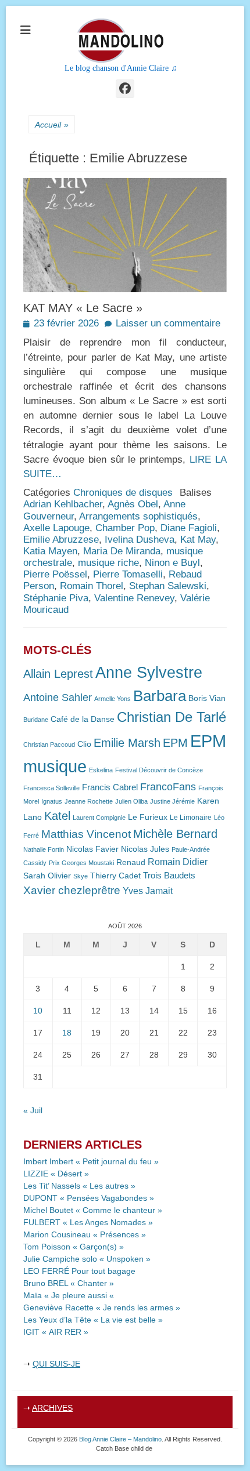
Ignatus (51, 801)
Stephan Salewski (167, 585)
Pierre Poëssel (55, 574)
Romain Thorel (91, 585)
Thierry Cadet (115, 875)
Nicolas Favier (92, 849)
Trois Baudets (169, 875)
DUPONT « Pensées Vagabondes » (88, 1198)
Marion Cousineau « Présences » (84, 1234)
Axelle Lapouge (56, 527)
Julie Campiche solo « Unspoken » (87, 1258)
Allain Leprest (58, 673)
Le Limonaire (191, 817)
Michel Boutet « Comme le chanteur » (92, 1210)
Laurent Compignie (99, 817)
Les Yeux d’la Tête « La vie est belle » (93, 1319)
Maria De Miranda (121, 551)
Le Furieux (147, 817)
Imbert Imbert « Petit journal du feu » (91, 1161)
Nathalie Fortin (43, 849)
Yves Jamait (148, 891)
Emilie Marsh (127, 742)
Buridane (35, 719)
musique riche (108, 562)
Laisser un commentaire (168, 323)
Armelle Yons (112, 698)
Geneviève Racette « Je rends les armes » (101, 1307)
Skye (80, 876)
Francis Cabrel (110, 787)
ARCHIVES (52, 1407)
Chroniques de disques (123, 492)
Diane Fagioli (188, 527)
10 (37, 1010)
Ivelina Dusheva (139, 539)
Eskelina (101, 770)
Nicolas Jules (145, 849)
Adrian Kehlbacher (62, 504)
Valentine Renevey (134, 598)
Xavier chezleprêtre (71, 890)
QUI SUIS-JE (56, 1363)
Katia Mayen (50, 551)
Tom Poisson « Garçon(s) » (73, 1246)
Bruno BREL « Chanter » (68, 1283)
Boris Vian (207, 698)
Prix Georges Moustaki (81, 862)
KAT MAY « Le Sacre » (82, 308)
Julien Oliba (131, 801)
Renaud (130, 862)
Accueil (52, 124)
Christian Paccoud (49, 744)
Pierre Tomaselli (128, 574)
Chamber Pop (125, 527)
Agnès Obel (133, 504)
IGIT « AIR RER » (55, 1331)
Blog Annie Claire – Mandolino (120, 1439)
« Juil (32, 1110)
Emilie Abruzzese (61, 539)
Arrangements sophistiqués (138, 516)
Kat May (198, 539)
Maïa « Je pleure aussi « (69, 1295)
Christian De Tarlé (171, 717)
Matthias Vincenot (86, 834)
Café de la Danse (83, 719)
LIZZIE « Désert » (56, 1173)
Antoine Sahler (57, 697)
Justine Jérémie (172, 801)
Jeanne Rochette (89, 801)
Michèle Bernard (175, 833)
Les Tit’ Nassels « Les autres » (79, 1185)
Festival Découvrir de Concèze (159, 770)
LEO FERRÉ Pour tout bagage (79, 1271)
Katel (57, 815)
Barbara (159, 696)
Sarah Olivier (47, 875)
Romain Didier (178, 862)
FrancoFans (168, 787)
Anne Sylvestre (148, 672)
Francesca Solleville (51, 787)
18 (67, 1032)
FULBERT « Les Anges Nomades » (88, 1222)
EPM (175, 742)
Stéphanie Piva (55, 598)
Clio (84, 744)
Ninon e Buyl (172, 562)
